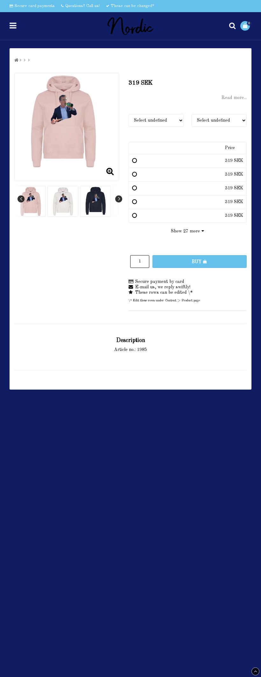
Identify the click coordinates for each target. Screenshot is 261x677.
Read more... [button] (234, 97)
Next (118, 198)
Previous (21, 198)
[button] (245, 26)
